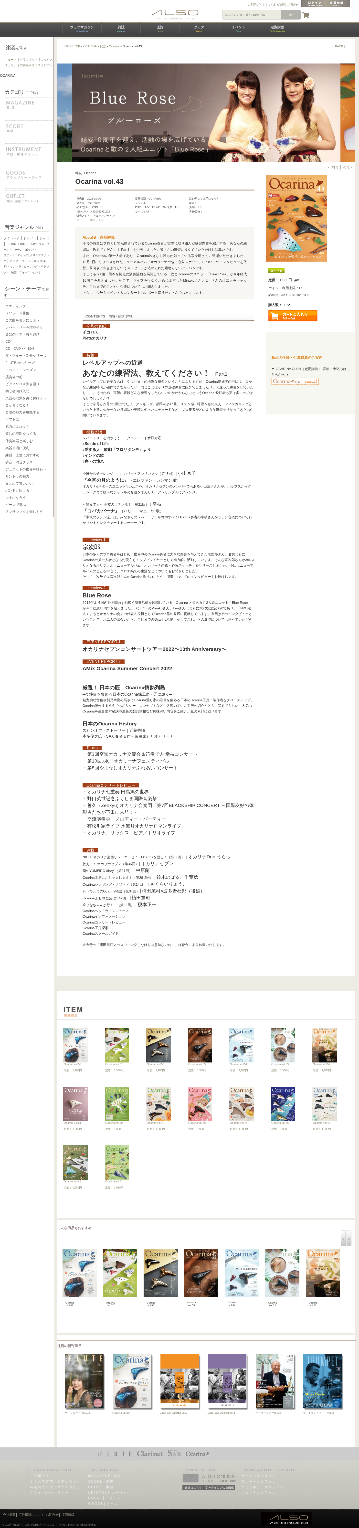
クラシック (12, 238)
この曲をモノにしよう (22, 320)
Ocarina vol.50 (114, 1122)
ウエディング (15, 306)
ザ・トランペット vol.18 (318, 1412)
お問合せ (293, 4)
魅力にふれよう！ (19, 426)
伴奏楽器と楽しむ (19, 441)
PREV (64, 113)
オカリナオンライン (258, 1492)
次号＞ (348, 167)
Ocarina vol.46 (280, 1122)
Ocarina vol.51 (72, 1122)
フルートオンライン (258, 1481)
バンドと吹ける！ (19, 490)
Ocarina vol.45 (321, 1122)
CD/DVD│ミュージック (109, 1492)
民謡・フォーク (20, 272)
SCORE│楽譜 (101, 1481)
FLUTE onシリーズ (20, 363)
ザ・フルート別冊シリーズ (25, 356)
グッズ (199, 28)
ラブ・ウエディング (16, 255)
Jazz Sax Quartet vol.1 (221, 1412)
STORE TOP (71, 46)
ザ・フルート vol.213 (77, 1412)
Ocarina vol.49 (155, 1122)
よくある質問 (276, 4)
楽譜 (160, 28)
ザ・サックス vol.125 (268, 1412)
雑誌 (121, 28)
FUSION (11, 244)
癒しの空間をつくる (20, 433)
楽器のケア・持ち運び (22, 334)
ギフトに (12, 419)
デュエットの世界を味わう (25, 469)
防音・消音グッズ (19, 462)
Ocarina (114, 46)
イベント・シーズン (20, 370)
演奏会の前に (15, 377)
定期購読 (277, 28)
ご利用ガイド (256, 4)
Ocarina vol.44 (72, 1181)
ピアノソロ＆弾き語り (22, 384)
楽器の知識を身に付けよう (25, 398)
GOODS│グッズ (103, 1504)
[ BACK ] (339, 46)
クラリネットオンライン (262, 1487)
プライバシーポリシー (49, 1492)
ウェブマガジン (82, 28)
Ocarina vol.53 (280, 1064)
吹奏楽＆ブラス (30, 65)
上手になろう (15, 497)
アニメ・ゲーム (20, 260)
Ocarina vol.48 (197, 1122)
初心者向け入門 (17, 391)
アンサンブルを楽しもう (24, 512)
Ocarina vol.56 (155, 1064)
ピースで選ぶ (15, 505)
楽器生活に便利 (17, 448)
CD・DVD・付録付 (19, 348)
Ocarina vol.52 (321, 1064)
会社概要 (9, 1515)
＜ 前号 (333, 167)
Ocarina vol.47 (238, 1122)
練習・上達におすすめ (22, 455)
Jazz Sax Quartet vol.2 (173, 1412)
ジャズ (44, 238)
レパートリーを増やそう (24, 327)
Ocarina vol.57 (114, 1064)
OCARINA (90, 46)
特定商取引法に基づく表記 (53, 1487)
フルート (11, 59)
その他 (36, 272)
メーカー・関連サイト (89, 220)
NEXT (347, 113)
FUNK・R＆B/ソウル (31, 244)
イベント (238, 28)
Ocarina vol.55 (197, 1064)
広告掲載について (31, 1515)
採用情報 (68, 1515)
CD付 (9, 341)
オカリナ (11, 65)
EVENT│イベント (104, 1498)
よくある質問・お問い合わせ (55, 1481)
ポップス (30, 238)
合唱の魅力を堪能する (22, 412)
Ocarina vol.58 (72, 1064)
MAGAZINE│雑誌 (104, 1476)
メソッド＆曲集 (17, 313)
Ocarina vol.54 (238, 1064)
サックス (47, 59)
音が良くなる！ (17, 405)
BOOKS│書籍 (101, 1487)
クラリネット (29, 59)
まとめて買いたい (19, 483)
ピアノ (48, 65)
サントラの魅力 (17, 476)
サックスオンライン (258, 1476)
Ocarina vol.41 (114, 1181)
